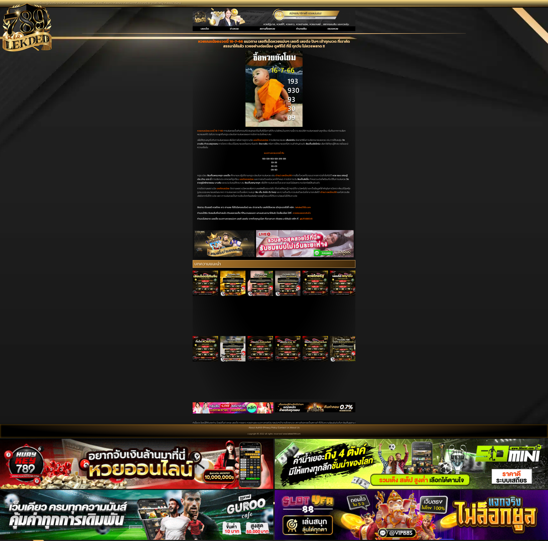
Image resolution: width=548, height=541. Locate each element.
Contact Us (283, 427)
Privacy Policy (270, 427)
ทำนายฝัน (301, 29)
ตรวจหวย (333, 29)
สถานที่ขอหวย (267, 29)
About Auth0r (255, 427)
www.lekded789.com (292, 433)
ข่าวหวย (234, 29)
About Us (295, 427)
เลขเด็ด (205, 29)
